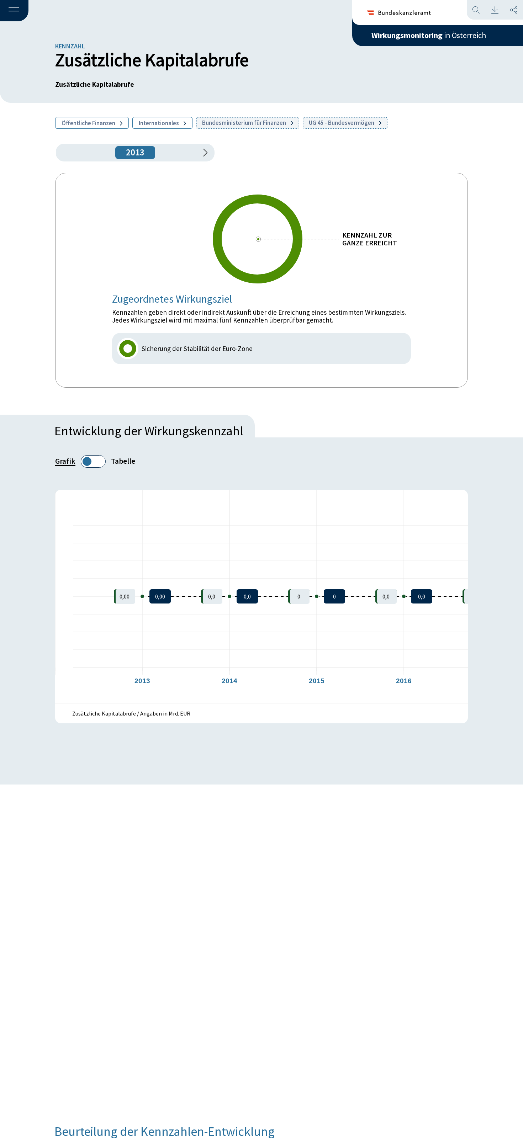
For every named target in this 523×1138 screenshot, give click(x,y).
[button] (14, 11)
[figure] (261, 596)
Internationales (159, 123)
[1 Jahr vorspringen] (203, 152)
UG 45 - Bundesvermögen (342, 123)
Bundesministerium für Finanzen (244, 123)
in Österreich (428, 35)
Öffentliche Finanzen (89, 123)
